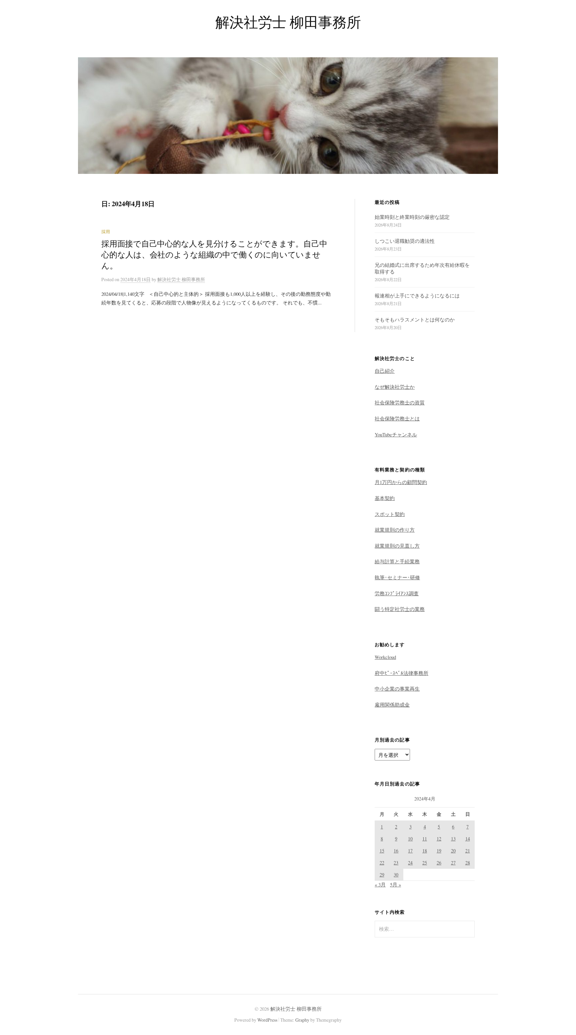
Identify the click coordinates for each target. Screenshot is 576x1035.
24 (410, 862)
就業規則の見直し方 (397, 545)
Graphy (302, 1020)
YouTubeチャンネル (396, 434)
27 (453, 862)
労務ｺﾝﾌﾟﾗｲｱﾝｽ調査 (397, 593)
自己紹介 (385, 370)
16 (396, 850)
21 (467, 850)
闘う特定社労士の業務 (400, 609)
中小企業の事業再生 (397, 688)
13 (453, 838)
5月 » (395, 884)
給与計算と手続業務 (397, 561)
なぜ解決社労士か (395, 386)
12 (439, 838)
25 (424, 862)
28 (467, 862)
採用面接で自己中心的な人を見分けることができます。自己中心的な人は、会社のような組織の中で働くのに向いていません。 (214, 254)
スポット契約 (390, 514)
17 (410, 850)
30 (396, 874)
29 (382, 874)
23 (396, 862)
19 (439, 850)
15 (382, 850)
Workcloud (385, 657)
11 (424, 838)
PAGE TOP (557, 998)
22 (382, 862)
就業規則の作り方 (395, 529)
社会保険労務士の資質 (400, 402)
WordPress (267, 1020)
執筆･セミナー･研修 (397, 577)
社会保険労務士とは (397, 418)
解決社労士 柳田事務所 (288, 21)
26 (439, 862)
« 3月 (380, 884)
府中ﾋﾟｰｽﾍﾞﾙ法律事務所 (401, 673)
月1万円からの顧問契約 (401, 482)
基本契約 (385, 498)
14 (467, 838)
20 (453, 850)
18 (424, 850)
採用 (105, 232)
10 (410, 838)
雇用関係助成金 (392, 704)
